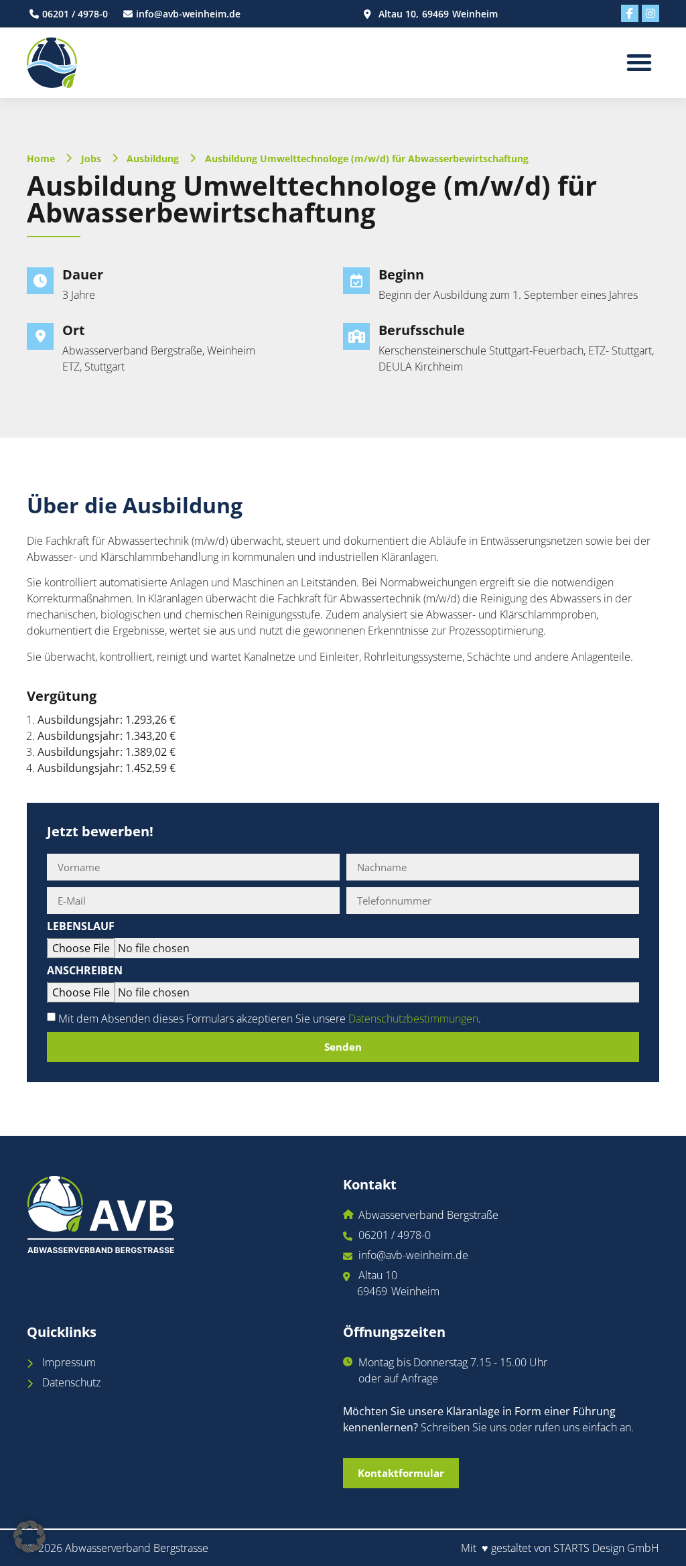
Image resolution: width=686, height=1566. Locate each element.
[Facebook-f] (629, 13)
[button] (639, 62)
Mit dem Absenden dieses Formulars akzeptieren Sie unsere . (269, 1018)
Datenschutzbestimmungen (413, 1018)
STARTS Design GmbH (606, 1548)
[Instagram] (650, 13)
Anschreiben (85, 971)
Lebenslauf (81, 927)
